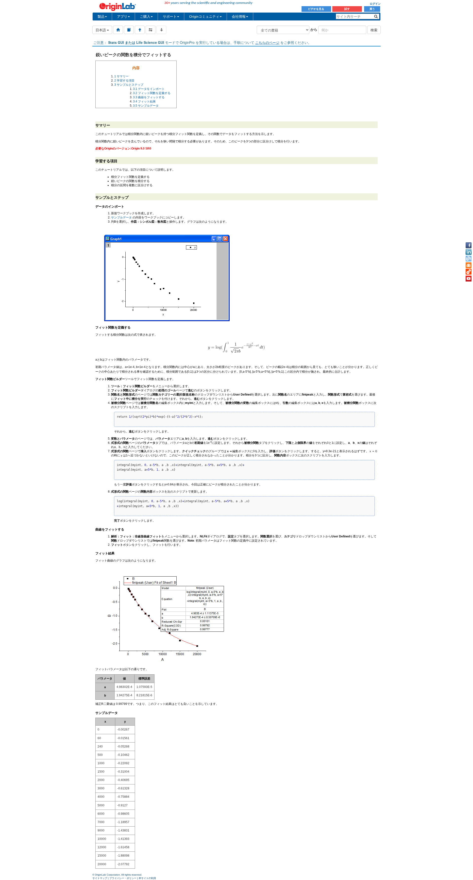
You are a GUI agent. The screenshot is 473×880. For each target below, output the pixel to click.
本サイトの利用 (147, 878)
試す (347, 8)
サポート (170, 16)
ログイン (375, 3)
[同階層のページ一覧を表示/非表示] (150, 30)
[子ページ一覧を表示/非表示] (161, 30)
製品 (101, 16)
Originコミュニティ (204, 16)
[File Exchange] (468, 272)
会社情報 (239, 16)
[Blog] (468, 258)
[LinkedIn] (468, 252)
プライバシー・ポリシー (122, 878)
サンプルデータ (121, 217)
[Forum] (468, 265)
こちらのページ (267, 42)
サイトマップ (99, 878)
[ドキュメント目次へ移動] (118, 30)
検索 (374, 29)
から (313, 29)
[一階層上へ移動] (140, 30)
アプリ (122, 16)
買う (372, 8)
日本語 (101, 29)
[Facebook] (468, 245)
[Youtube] (468, 278)
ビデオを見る (316, 8)
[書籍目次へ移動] (129, 30)
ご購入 (145, 16)
